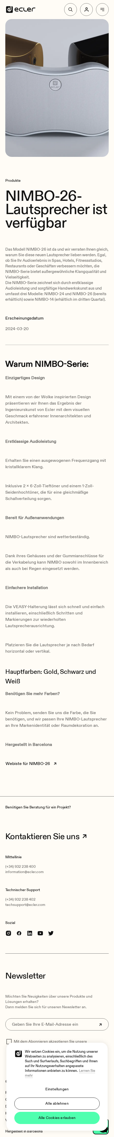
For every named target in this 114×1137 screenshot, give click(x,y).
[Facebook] (19, 933)
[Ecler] (20, 9)
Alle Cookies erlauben (57, 1118)
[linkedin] (30, 933)
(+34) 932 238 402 (20, 899)
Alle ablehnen (57, 1103)
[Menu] (102, 9)
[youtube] (40, 933)
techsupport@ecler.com (25, 904)
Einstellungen (57, 1089)
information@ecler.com (24, 872)
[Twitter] (51, 933)
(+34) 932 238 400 (20, 866)
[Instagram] (8, 933)
